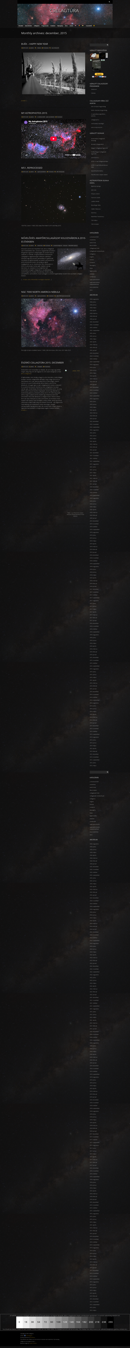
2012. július (93, 763)
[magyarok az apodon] (104, 60)
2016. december (94, 623)
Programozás (45, 25)
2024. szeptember (95, 362)
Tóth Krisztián (95, 224)
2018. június (93, 572)
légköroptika (93, 271)
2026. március (93, 313)
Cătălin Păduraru (96, 209)
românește (93, 277)
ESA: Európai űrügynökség (98, 106)
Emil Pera (93, 213)
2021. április (93, 475)
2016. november (94, 626)
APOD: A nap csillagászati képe (99, 161)
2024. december (94, 353)
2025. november (94, 325)
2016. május (93, 643)
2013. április (93, 748)
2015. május (93, 677)
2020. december (94, 487)
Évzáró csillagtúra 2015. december (42, 362)
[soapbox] (94, 53)
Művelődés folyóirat (73, 245)
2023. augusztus (94, 398)
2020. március (93, 512)
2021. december (94, 453)
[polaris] (91, 60)
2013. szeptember (95, 734)
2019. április (93, 544)
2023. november (94, 390)
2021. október (93, 458)
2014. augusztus (94, 703)
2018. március (93, 581)
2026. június (93, 305)
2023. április (93, 410)
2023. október (93, 393)
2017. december (94, 589)
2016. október (93, 629)
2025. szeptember (95, 330)
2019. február (93, 549)
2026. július (93, 302)
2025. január (93, 350)
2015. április (93, 680)
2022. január (93, 450)
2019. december (94, 521)
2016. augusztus (94, 635)
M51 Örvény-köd (60, 171)
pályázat (92, 274)
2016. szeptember (95, 632)
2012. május (93, 765)
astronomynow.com (96, 127)
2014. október (93, 697)
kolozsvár (65, 245)
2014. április (93, 714)
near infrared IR (55, 48)
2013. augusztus (94, 737)
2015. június (93, 674)
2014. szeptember (95, 700)
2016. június (93, 640)
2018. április (93, 578)
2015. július (93, 672)
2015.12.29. (25, 117)
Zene (66, 25)
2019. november (94, 524)
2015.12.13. (25, 366)
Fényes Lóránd (95, 194)
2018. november (94, 558)
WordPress (32, 1337)
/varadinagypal (28, 1335)
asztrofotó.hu (95, 157)
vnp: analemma (94, 287)
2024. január (93, 384)
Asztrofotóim (28, 25)
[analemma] (102, 60)
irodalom (92, 262)
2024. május (93, 373)
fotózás (39, 48)
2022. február (93, 447)
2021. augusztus (94, 464)
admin (32, 48)
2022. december (94, 421)
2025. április (93, 342)
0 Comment (46, 48)
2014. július (93, 706)
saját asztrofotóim (50, 117)
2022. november (94, 424)
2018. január (93, 586)
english (92, 257)
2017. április (93, 612)
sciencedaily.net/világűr (97, 123)
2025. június (93, 336)
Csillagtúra (36, 25)
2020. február (93, 515)
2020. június (93, 504)
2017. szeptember (95, 598)
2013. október (93, 731)
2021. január (93, 484)
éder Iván (93, 190)
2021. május (93, 472)
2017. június (93, 606)
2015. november (94, 660)
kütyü (91, 268)
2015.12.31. (25, 48)
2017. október (93, 595)
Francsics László (95, 197)
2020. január (93, 518)
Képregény (60, 25)
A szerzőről (89, 25)
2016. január (93, 654)
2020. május (93, 507)
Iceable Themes (33, 1343)
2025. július (93, 333)
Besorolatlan (93, 245)
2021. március (93, 478)
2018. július (93, 569)
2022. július (93, 433)
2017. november (94, 592)
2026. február (93, 316)
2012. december (94, 754)
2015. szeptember (95, 666)
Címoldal (20, 25)
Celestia (93, 93)
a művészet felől (41, 117)
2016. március (93, 649)
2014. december (94, 691)
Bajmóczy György (96, 186)
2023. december (94, 387)
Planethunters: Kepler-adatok (99, 174)
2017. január (93, 620)
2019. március (93, 546)
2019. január (93, 552)
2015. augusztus (94, 669)
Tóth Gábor (94, 220)
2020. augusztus (94, 498)
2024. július (93, 367)
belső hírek (40, 245)
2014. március (93, 717)
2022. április (93, 441)
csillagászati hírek (94, 248)
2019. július (93, 535)
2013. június (93, 743)
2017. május (93, 609)
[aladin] (103, 53)
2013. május (93, 745)
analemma (93, 240)
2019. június (93, 538)
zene (91, 290)
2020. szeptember (95, 495)
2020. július (93, 501)
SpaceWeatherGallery (97, 171)
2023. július (93, 401)
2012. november (94, 757)
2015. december (94, 657)
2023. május (93, 407)
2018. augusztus (94, 566)
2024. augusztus (94, 364)
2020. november (94, 490)
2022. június (93, 435)
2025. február (93, 347)
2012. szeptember (95, 760)
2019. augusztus (94, 532)
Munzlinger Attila (95, 205)
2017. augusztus (94, 600)
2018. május (93, 575)
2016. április (93, 646)
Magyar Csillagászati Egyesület (99, 148)
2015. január (93, 689)
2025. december (94, 322)
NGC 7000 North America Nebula (40, 291)
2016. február (93, 652)
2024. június (93, 370)
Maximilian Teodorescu (97, 216)
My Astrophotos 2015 (34, 113)
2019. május (93, 541)
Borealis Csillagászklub (97, 144)
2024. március (93, 379)
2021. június (93, 470)
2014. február (93, 720)
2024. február (93, 381)
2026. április (93, 310)
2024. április (93, 376)
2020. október (93, 492)
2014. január (93, 723)
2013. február (93, 751)
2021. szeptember (95, 461)
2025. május (93, 339)
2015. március (93, 683)
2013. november (94, 728)
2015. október (93, 663)
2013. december (94, 726)
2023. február (93, 416)
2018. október (93, 561)
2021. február (93, 481)
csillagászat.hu (95, 120)
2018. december (94, 555)
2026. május (93, 307)
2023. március (93, 413)
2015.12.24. (25, 245)
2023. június (93, 404)
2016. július (93, 637)
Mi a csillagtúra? (26, 373)
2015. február (93, 686)
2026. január (93, 319)
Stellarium (94, 89)
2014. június (93, 709)
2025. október (93, 327)
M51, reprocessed (31, 167)
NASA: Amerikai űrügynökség (99, 110)
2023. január (93, 418)
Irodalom (52, 25)
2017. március (93, 615)
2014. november (94, 694)
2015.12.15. (25, 296)
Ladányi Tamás (95, 201)
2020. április (93, 509)
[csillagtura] (96, 60)
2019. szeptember (95, 529)
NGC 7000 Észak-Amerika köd (63, 296)
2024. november (94, 356)
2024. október (93, 359)
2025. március (93, 344)
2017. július (93, 603)
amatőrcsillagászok (57, 245)
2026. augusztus (94, 299)
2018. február (93, 583)
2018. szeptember (95, 563)
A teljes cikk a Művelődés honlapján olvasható (36, 279)
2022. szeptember (95, 427)
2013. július (93, 740)
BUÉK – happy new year (34, 43)
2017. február (93, 617)
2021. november (94, 455)
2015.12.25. (25, 171)
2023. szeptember (95, 396)
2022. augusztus (94, 430)
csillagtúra (39, 366)
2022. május (93, 438)
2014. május (93, 711)
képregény (93, 265)
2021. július (93, 467)
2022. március (93, 444)
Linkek (71, 25)
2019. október (93, 526)
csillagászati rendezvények (97, 251)
